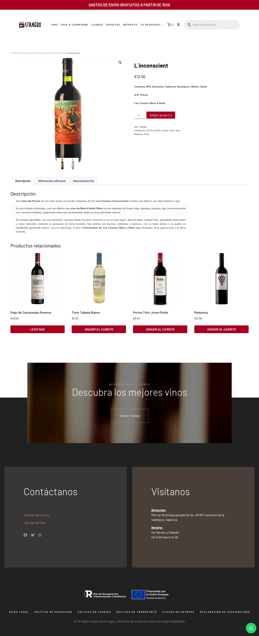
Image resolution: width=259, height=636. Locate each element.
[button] (120, 62)
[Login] (178, 25)
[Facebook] (25, 535)
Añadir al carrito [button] (99, 329)
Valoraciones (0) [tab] (83, 180)
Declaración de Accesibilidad (225, 611)
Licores (97, 24)
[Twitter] (33, 535)
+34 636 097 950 (35, 523)
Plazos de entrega (178, 611)
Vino (54, 24)
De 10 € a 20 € (153, 130)
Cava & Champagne (74, 24)
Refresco (130, 24)
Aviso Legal (19, 611)
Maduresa (201, 312)
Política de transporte (136, 611)
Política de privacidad (53, 611)
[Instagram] (40, 535)
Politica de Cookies (94, 611)
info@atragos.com (36, 515)
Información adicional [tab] (52, 180)
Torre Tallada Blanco (86, 312)
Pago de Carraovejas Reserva (30, 312)
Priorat (164, 130)
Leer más (37, 329)
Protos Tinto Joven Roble (150, 312)
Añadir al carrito (161, 115)
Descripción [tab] (22, 180)
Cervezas (113, 24)
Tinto (172, 130)
